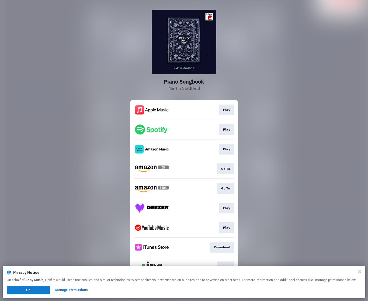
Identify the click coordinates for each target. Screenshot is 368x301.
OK (28, 290)
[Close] (359, 271)
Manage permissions (71, 290)
